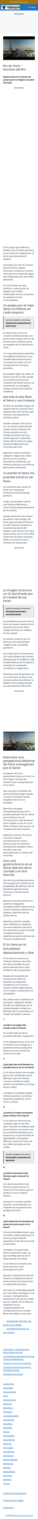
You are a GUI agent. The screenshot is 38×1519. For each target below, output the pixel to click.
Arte (5, 1395)
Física (6, 1431)
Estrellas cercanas (13, 1374)
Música (7, 1467)
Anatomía (8, 1383)
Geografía (8, 1435)
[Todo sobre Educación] (10, 7)
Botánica (8, 1407)
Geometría (9, 1439)
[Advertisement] (19, 23)
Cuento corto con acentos (17, 1363)
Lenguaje (8, 1447)
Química (7, 1475)
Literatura (8, 1455)
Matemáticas (10, 1459)
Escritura (7, 1423)
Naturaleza (9, 1471)
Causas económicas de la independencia (17, 1369)
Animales (8, 1387)
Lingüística (8, 1451)
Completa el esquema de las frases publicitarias (19, 1358)
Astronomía (9, 1399)
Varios (6, 1483)
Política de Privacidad (14, 1493)
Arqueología (9, 1391)
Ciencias (7, 1411)
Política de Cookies (13, 1500)
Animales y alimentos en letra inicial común (16, 1351)
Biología (7, 1403)
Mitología (8, 1463)
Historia (7, 1443)
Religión (7, 1479)
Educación (8, 1419)
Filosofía (7, 1427)
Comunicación (11, 1415)
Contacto (8, 1507)
